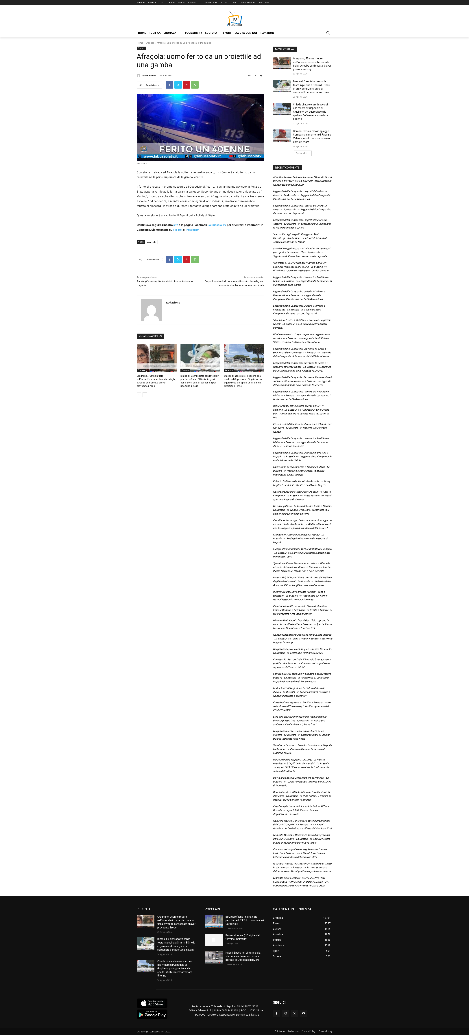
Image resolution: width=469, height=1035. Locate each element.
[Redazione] (139, 75)
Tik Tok (177, 229)
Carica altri (301, 153)
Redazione (150, 75)
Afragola (151, 242)
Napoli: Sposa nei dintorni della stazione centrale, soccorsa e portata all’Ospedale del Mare (243, 956)
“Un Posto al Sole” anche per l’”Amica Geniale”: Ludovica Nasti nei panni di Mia (301, 413)
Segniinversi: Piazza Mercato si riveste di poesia (300, 256)
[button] (328, 32)
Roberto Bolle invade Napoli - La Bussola (296, 481)
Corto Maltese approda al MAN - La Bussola (297, 702)
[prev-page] (139, 394)
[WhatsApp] (195, 85)
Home (140, 42)
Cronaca (149, 42)
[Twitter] (178, 85)
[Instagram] (285, 1013)
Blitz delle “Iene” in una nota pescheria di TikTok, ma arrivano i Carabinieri (245, 920)
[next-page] (145, 394)
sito (175, 225)
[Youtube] (303, 1013)
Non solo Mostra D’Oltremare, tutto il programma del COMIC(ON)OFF (302, 706)
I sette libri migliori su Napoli (306, 652)
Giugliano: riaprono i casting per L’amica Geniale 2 (301, 270)
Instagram (193, 229)
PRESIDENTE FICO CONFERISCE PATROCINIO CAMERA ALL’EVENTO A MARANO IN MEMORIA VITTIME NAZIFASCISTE (300, 881)
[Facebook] (169, 85)
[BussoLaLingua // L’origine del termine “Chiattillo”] (214, 940)
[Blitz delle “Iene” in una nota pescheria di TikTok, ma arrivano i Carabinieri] (214, 921)
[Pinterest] (186, 85)
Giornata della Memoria (286, 877)
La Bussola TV (217, 225)
